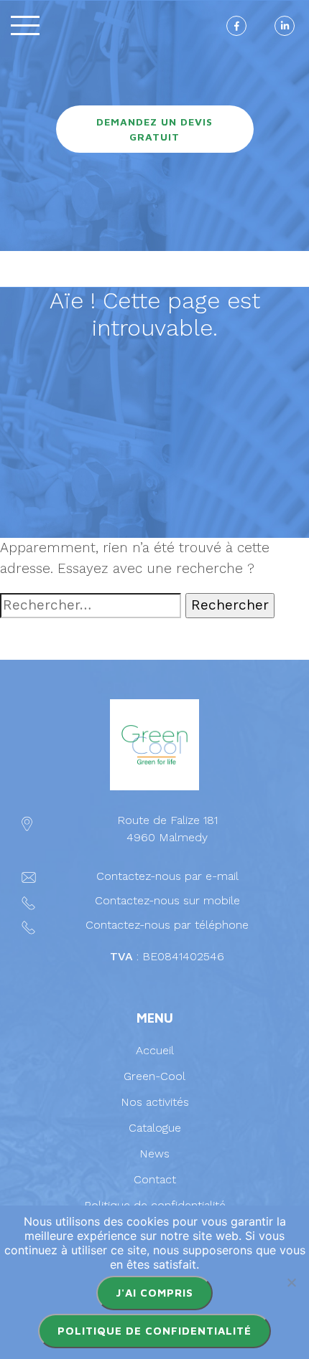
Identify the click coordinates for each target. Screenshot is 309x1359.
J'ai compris (154, 1293)
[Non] (291, 1282)
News (154, 1153)
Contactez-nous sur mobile (167, 900)
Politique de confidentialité (154, 1331)
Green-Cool (154, 1076)
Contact (155, 1179)
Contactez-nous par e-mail (167, 876)
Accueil (155, 1050)
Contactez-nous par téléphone (167, 925)
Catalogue (155, 1128)
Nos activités (155, 1102)
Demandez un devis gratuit (154, 129)
